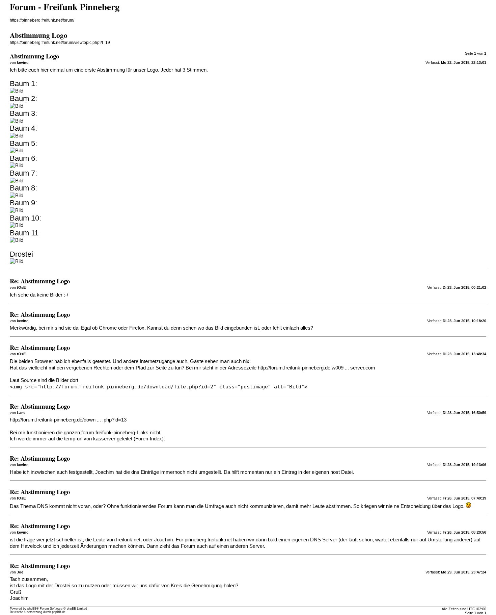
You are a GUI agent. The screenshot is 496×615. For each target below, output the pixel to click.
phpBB (31, 608)
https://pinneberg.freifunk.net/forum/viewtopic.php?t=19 (60, 42)
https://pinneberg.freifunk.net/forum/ (42, 20)
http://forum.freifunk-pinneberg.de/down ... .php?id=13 (68, 419)
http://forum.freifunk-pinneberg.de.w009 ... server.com (316, 367)
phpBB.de (58, 612)
